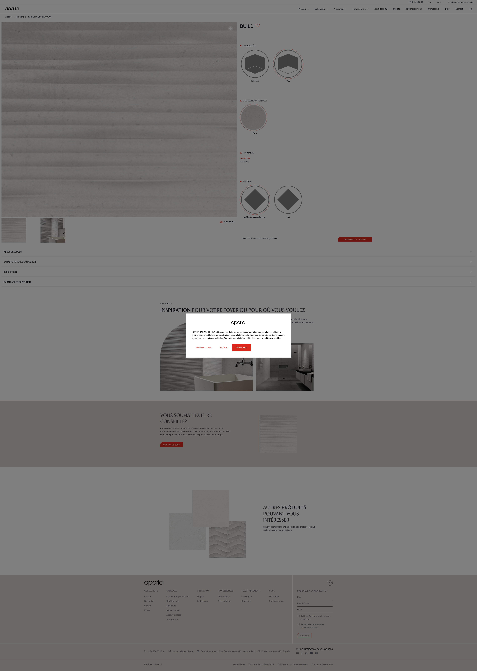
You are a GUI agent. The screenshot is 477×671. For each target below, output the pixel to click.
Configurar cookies (203, 347)
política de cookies (272, 338)
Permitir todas (241, 347)
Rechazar (223, 347)
